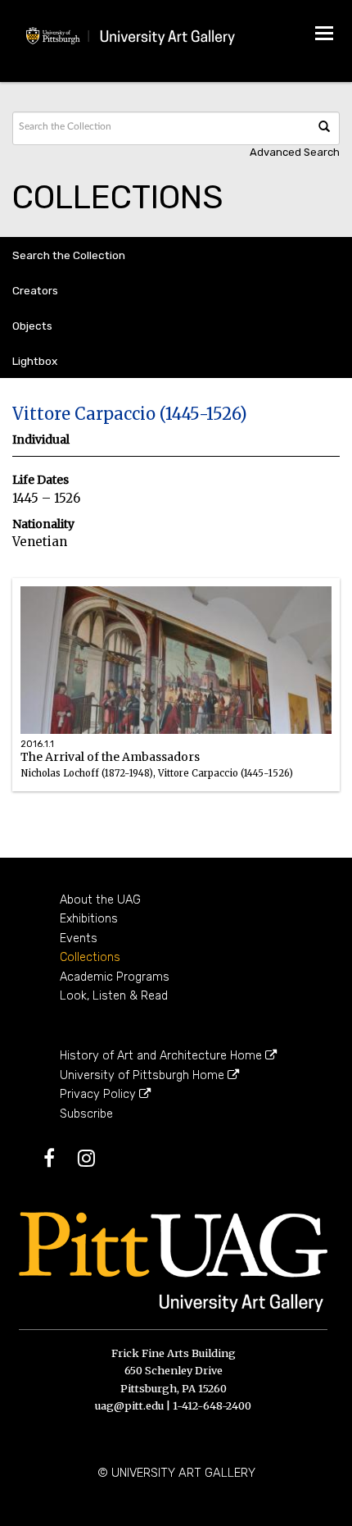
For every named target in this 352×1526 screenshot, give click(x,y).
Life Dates (40, 480)
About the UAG (100, 900)
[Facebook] (58, 1161)
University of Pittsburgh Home (144, 1075)
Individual (41, 440)
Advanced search (295, 152)
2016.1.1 (37, 744)
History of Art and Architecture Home (162, 1056)
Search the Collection (68, 255)
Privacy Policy (99, 1094)
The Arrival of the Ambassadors (156, 780)
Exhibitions (89, 919)
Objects (32, 325)
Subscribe (86, 1114)
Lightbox (34, 360)
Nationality (43, 524)
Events (78, 938)
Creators (35, 290)
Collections (90, 957)
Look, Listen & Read (114, 996)
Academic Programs (114, 977)
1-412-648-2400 (212, 1405)
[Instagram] (96, 1161)
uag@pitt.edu (129, 1405)
